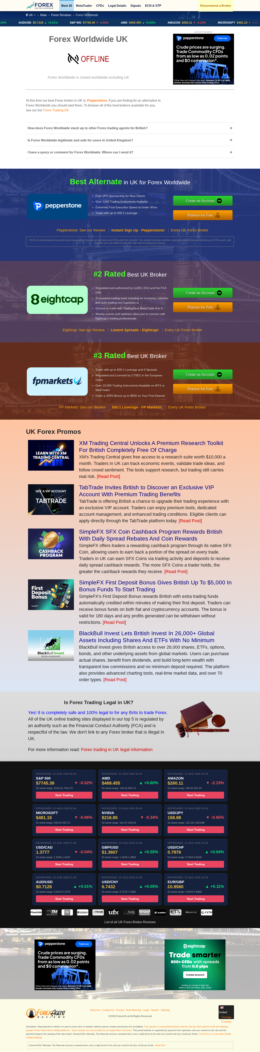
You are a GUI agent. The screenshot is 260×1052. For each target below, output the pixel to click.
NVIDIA (252, 22)
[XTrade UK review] (98, 914)
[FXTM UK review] (206, 914)
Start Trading (64, 795)
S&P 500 (50, 22)
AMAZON (148, 22)
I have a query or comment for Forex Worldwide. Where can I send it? (130, 152)
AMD (98, 22)
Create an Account (200, 201)
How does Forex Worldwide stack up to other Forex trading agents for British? (130, 128)
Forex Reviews (61, 15)
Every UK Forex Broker (189, 230)
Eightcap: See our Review (84, 330)
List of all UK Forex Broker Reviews (130, 922)
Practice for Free (200, 215)
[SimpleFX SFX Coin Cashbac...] (51, 557)
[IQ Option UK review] (160, 914)
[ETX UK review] (175, 914)
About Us (95, 1010)
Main (43, 15)
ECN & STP (153, 5)
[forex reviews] (46, 1017)
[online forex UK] (40, 8)
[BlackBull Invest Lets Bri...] (51, 659)
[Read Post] (108, 476)
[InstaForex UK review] (82, 914)
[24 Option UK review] (191, 914)
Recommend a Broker (215, 5)
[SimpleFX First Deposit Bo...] (51, 608)
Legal (146, 1010)
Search (155, 1010)
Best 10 (66, 5)
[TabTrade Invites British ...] (51, 513)
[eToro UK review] (144, 914)
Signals (135, 5)
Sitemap (165, 1010)
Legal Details (117, 5)
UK (31, 15)
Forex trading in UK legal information (117, 749)
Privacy (120, 1010)
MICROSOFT (201, 22)
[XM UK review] (51, 914)
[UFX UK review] (113, 914)
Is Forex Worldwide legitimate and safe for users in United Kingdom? (130, 140)
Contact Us (108, 1010)
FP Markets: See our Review (82, 407)
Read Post (160, 1045)
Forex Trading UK (56, 110)
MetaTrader (84, 5)
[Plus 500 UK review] (36, 914)
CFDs (100, 5)
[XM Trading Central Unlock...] (51, 469)
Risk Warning (133, 1010)
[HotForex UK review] (129, 914)
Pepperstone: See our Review (81, 230)
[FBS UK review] (67, 914)
